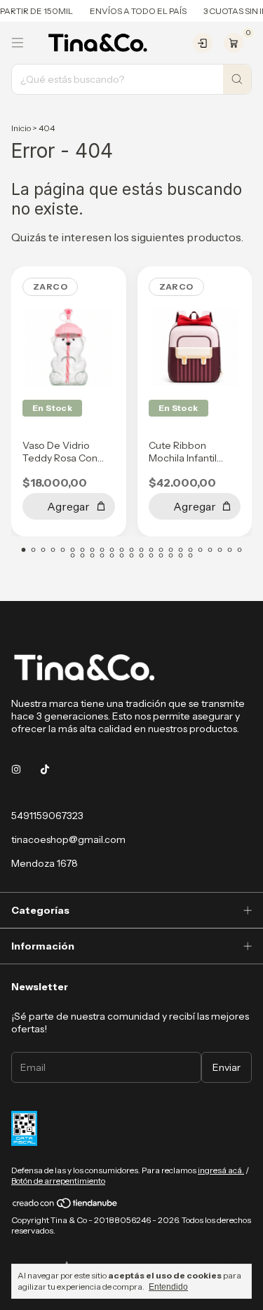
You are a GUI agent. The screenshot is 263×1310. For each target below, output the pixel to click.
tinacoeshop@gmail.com (68, 839)
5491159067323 (47, 815)
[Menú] (17, 42)
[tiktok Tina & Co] (45, 769)
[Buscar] (237, 79)
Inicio (21, 128)
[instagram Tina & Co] (16, 769)
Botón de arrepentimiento (58, 1180)
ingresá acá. (221, 1170)
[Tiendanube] (65, 1206)
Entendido (168, 1287)
